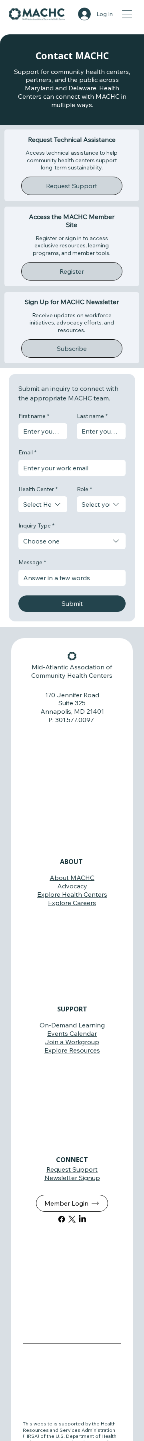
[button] (72, 186)
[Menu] (127, 14)
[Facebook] (61, 1219)
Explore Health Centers (72, 894)
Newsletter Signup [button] (72, 1178)
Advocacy (72, 886)
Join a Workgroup (72, 1042)
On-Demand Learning (72, 1025)
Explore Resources (72, 1050)
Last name (92, 416)
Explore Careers (72, 903)
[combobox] (42, 504)
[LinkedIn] (82, 1219)
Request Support (72, 1169)
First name (33, 416)
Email (27, 452)
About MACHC (72, 878)
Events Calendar (72, 1033)
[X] (72, 1219)
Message (32, 562)
